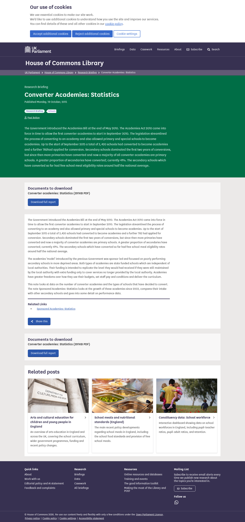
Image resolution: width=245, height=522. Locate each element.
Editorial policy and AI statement (44, 483)
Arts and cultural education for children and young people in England (52, 422)
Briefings (119, 49)
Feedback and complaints (39, 488)
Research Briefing (87, 72)
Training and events (136, 479)
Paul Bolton (34, 117)
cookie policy (114, 24)
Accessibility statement (91, 518)
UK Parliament (32, 72)
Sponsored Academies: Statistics (56, 308)
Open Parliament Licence (149, 514)
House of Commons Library (64, 63)
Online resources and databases (143, 474)
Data (133, 49)
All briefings (81, 488)
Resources (163, 49)
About (178, 49)
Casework (146, 49)
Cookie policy (49, 518)
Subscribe (196, 49)
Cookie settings (127, 34)
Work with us (32, 479)
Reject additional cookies (92, 34)
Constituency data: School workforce (184, 417)
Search (215, 49)
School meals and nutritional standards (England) (114, 420)
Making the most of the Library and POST (145, 490)
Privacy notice (32, 518)
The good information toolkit (141, 483)
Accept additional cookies (50, 34)
